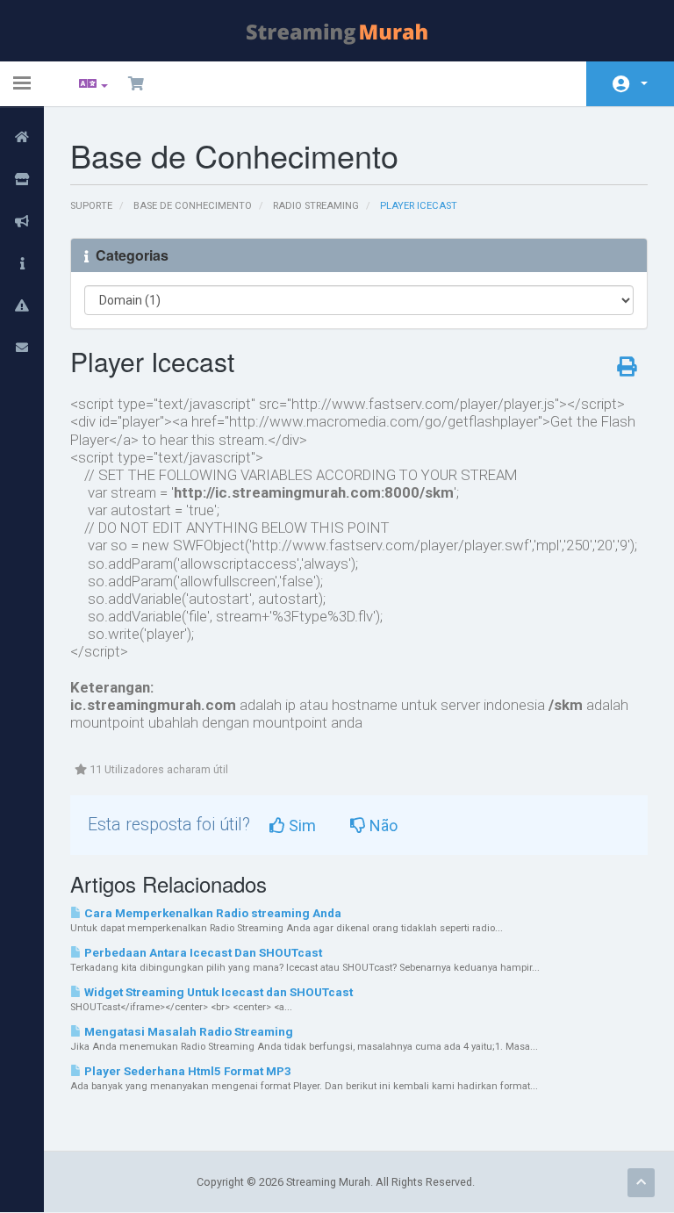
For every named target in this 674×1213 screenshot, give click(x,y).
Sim (300, 825)
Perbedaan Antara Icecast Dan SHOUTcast (202, 952)
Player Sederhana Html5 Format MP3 (186, 1071)
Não (382, 825)
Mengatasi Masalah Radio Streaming (187, 1031)
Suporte (91, 206)
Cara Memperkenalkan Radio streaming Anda (211, 913)
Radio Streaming (316, 206)
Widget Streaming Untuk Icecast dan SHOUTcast (217, 992)
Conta (630, 83)
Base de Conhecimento (192, 206)
